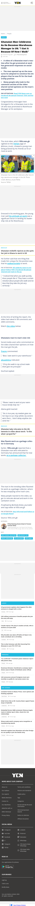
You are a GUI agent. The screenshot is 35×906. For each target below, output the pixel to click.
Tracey (4, 351)
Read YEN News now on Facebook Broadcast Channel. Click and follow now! (17, 95)
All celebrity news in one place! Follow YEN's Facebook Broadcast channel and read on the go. (16, 270)
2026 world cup (23, 535)
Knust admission (7, 538)
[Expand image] (33, 156)
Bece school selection (9, 535)
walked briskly (13, 263)
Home (3, 33)
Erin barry (28, 538)
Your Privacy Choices (19, 905)
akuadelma (6, 360)
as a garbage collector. (16, 455)
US (2, 630)
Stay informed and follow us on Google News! (17, 512)
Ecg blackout (19, 538)
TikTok (16, 143)
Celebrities (4, 705)
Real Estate (4, 696)
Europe (3, 611)
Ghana (3, 726)
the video (11, 326)
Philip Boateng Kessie (22, 54)
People (9, 33)
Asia (3, 621)
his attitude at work (18, 216)
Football (4, 639)
